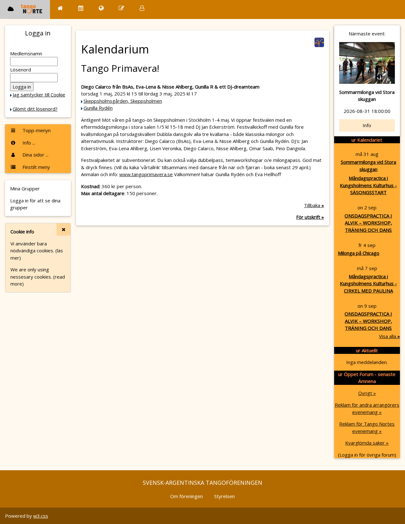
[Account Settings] (142, 8)
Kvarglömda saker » (367, 443)
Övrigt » (367, 393)
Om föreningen (186, 496)
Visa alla (389, 336)
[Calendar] (81, 8)
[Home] (60, 8)
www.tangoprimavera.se (146, 174)
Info (367, 125)
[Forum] (121, 8)
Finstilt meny (35, 167)
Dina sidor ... (34, 154)
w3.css (40, 516)
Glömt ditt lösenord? (35, 109)
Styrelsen (224, 496)
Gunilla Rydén (98, 108)
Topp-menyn (36, 130)
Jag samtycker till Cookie (39, 94)
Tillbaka (314, 205)
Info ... (28, 142)
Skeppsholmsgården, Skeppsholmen (123, 101)
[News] (101, 8)
